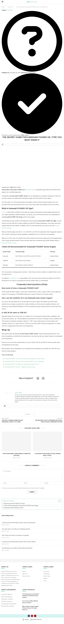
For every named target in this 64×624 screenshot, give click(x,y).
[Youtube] (32, 616)
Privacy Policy (26, 576)
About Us (24, 573)
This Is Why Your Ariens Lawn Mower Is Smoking (15, 535)
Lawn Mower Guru (14, 278)
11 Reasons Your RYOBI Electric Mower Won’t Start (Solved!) (18, 522)
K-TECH (4, 212)
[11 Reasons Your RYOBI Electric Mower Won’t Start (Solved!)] (47, 441)
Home (3, 7)
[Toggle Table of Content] (58, 501)
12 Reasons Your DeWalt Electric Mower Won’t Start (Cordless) (19, 541)
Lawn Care (10, 7)
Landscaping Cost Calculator (8, 603)
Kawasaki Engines (30, 189)
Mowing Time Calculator (7, 606)
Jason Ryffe (10, 10)
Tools (45, 580)
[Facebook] (29, 616)
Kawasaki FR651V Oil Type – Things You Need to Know (20, 367)
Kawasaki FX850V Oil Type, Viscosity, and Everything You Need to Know (25, 358)
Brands (45, 578)
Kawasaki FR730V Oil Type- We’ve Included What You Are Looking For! (24, 361)
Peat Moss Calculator (6, 601)
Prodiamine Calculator (7, 599)
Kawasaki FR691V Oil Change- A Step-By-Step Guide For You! (22, 364)
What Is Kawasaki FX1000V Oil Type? (14, 503)
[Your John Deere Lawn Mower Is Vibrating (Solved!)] (16, 441)
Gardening (46, 573)
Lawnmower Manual (6, 594)
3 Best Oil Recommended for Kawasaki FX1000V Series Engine (21, 505)
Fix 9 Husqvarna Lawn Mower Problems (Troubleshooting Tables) (30, 595)
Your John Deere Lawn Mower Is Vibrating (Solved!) (16, 529)
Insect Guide (47, 576)
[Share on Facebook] (36, 414)
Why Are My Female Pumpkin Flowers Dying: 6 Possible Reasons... (30, 608)
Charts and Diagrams (6, 596)
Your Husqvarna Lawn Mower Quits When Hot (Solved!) (17, 548)
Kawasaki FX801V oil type (9, 243)
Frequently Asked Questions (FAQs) (13, 507)
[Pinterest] (35, 616)
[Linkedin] (5, 406)
